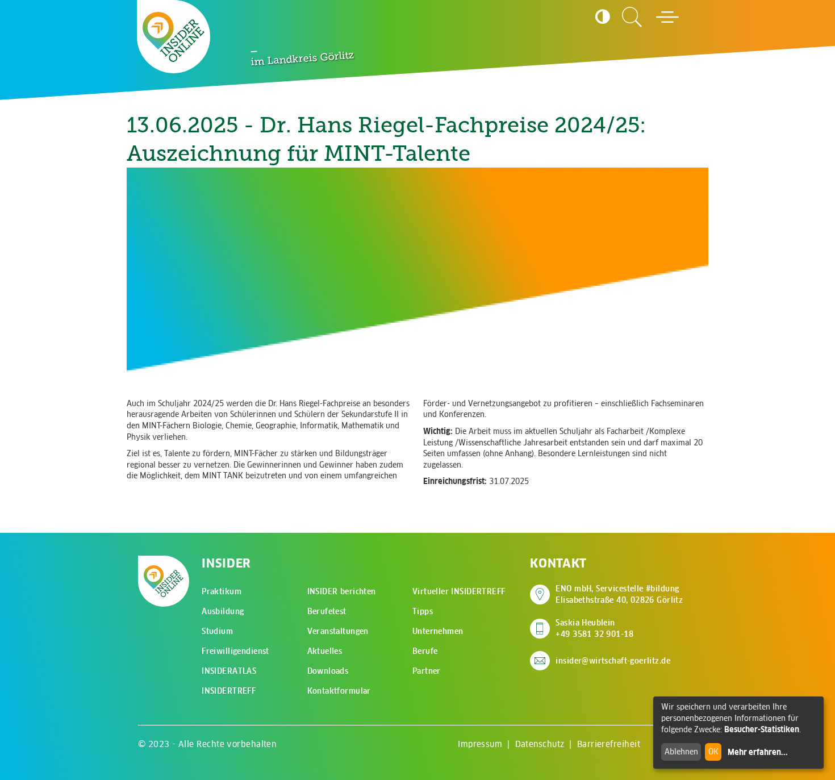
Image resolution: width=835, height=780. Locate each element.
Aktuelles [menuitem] (325, 651)
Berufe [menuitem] (425, 651)
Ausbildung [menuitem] (223, 611)
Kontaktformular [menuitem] (339, 690)
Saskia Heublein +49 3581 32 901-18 (594, 628)
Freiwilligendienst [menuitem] (235, 651)
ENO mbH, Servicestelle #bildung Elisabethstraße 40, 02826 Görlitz (619, 594)
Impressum (480, 744)
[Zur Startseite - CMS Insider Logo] (173, 37)
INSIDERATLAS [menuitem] (229, 670)
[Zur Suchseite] (632, 17)
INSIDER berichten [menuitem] (341, 591)
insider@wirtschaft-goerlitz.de (613, 660)
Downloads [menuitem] (328, 670)
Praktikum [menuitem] (221, 591)
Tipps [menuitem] (422, 611)
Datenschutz (540, 744)
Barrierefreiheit (608, 744)
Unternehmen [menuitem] (438, 631)
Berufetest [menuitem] (326, 611)
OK (713, 751)
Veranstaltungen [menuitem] (338, 631)
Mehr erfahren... (758, 752)
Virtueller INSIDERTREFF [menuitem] (459, 591)
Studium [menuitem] (217, 631)
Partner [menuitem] (426, 670)
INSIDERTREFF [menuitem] (229, 690)
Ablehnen (681, 751)
